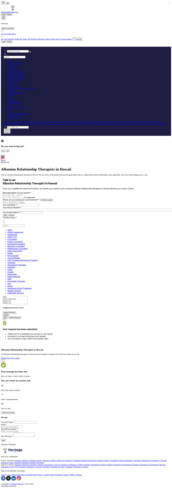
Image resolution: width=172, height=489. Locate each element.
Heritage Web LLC (18, 484)
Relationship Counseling (17, 78)
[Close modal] (3, 361)
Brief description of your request (17, 193)
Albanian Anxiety (35, 461)
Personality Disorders (16, 107)
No (8, 151)
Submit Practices (9, 312)
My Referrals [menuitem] (33, 39)
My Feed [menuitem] (4, 39)
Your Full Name (10, 205)
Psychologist (13, 84)
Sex (9, 109)
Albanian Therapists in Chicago (48, 465)
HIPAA (73, 475)
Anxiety (11, 99)
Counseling (12, 70)
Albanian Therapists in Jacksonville (145, 465)
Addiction (12, 95)
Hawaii (3, 160)
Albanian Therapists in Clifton (72, 465)
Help (35, 475)
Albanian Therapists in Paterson (30, 467)
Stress (10, 112)
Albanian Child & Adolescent (53, 461)
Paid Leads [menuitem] (55, 39)
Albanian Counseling (73, 461)
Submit (6, 315)
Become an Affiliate (25, 475)
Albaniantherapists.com (9, 12)
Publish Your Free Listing (10, 358)
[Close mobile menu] (8, 3)
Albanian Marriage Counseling (129, 461)
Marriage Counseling (16, 76)
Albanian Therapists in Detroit (94, 465)
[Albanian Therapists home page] (12, 10)
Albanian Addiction (21, 461)
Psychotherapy (13, 86)
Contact (9, 475)
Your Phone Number (12, 207)
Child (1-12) (13, 67)
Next (5, 215)
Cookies (46, 475)
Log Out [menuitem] (79, 39)
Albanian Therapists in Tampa (77, 467)
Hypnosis (11, 91)
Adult (10, 61)
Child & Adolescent (15, 63)
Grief (10, 105)
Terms (52, 475)
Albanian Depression (88, 461)
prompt (11, 215)
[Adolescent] (15, 301)
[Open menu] (3, 3)
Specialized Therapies (16, 93)
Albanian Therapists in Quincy (54, 467)
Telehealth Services (15, 118)
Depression (12, 101)
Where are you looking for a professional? (21, 200)
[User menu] (2, 36)
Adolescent (12, 65)
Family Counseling (15, 72)
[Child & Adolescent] (15, 299)
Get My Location (46, 200)
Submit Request (14, 318)
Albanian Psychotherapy (151, 461)
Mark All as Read (7, 28)
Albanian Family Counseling (107, 461)
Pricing (15, 475)
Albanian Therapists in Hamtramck (119, 465)
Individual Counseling (16, 74)
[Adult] (15, 297)
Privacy (40, 475)
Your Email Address (12, 212)
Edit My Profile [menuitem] (14, 39)
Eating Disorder (14, 103)
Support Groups (14, 116)
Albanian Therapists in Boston (25, 465)
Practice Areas (10, 217)
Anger (10, 97)
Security (66, 475)
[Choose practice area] (4, 220)
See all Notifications (8, 34)
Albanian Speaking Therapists (33, 463)
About (3, 475)
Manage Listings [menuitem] (44, 39)
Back (5, 318)
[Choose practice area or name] (30, 51)
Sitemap (79, 475)
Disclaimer (59, 475)
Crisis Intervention (15, 80)
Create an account (8, 413)
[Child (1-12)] (15, 303)
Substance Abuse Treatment (18, 114)
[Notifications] (3, 18)
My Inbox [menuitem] (23, 39)
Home (3, 155)
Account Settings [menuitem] (65, 39)
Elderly (11, 82)
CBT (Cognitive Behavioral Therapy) (22, 88)
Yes (3, 151)
